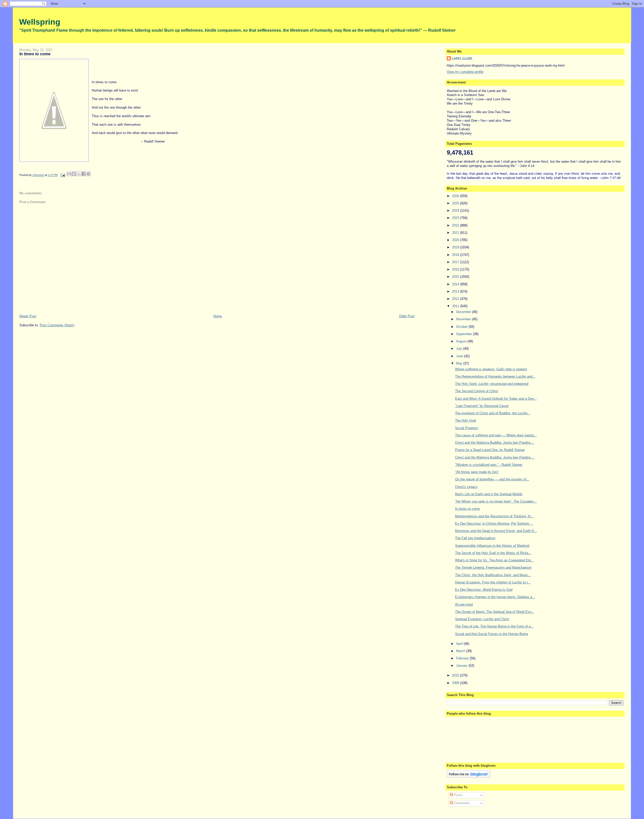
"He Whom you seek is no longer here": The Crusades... (496, 501)
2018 (456, 255)
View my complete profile (465, 72)
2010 (456, 675)
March (461, 651)
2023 (456, 218)
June (460, 356)
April (460, 644)
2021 (456, 233)
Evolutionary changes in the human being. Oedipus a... (495, 597)
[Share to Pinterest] (88, 173)
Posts (457, 795)
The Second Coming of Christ (476, 391)
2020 (456, 240)
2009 (456, 683)
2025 (456, 203)
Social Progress (466, 428)
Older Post (407, 316)
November (464, 319)
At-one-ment (464, 604)
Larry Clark (462, 58)
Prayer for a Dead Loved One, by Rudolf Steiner (490, 450)
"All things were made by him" (477, 472)
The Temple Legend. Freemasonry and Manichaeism (493, 567)
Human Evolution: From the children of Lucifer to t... (493, 582)
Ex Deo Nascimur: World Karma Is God (483, 590)
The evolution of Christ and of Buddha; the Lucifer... (492, 413)
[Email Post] (62, 175)
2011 (456, 306)
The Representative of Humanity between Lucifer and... (495, 376)
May (459, 363)
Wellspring (39, 21)
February (463, 658)
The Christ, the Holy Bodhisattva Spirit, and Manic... (493, 575)
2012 (456, 299)
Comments (461, 803)
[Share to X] (78, 173)
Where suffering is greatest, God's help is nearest (491, 369)
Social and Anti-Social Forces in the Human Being (491, 634)
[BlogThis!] (73, 173)
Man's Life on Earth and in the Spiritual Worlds (488, 494)
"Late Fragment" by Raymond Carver (482, 406)
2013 (456, 291)
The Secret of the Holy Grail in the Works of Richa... (493, 553)
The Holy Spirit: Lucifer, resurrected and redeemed (491, 384)
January (462, 665)
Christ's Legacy (466, 487)
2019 (456, 247)
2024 (456, 210)
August (461, 341)
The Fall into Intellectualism (475, 538)
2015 (456, 277)
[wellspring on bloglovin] (468, 777)
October (462, 327)
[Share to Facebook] (83, 173)
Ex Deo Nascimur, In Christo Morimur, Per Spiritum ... (494, 523)
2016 (456, 269)
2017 (456, 262)
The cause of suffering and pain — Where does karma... (496, 435)
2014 (456, 284)
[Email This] (69, 173)
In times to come (467, 509)
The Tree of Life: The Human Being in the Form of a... (494, 626)
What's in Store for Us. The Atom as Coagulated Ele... (494, 560)
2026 (456, 196)
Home (217, 316)
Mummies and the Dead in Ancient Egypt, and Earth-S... (496, 531)
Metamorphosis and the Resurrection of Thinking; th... (494, 516)
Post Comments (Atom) (57, 325)
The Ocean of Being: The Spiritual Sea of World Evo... (494, 612)
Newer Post (27, 316)
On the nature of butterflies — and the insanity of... (492, 479)
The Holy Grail (465, 420)
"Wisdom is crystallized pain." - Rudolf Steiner (488, 465)
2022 (456, 225)
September (464, 334)
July (459, 348)
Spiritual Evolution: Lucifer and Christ (482, 619)
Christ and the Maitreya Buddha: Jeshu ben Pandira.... (494, 442)
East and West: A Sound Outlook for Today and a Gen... (496, 398)
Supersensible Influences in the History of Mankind (492, 546)
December (464, 312)
